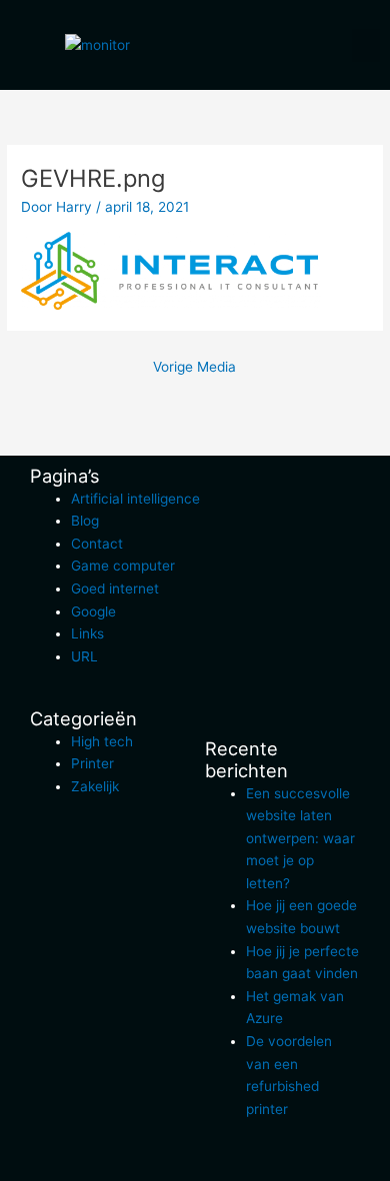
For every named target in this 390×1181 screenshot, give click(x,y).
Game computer (123, 566)
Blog (85, 521)
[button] (366, 45)
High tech (102, 741)
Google (93, 611)
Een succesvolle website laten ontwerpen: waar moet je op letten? (300, 838)
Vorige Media (194, 367)
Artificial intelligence (135, 499)
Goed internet (115, 588)
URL (84, 656)
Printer (92, 763)
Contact (97, 544)
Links (87, 633)
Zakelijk (95, 786)
